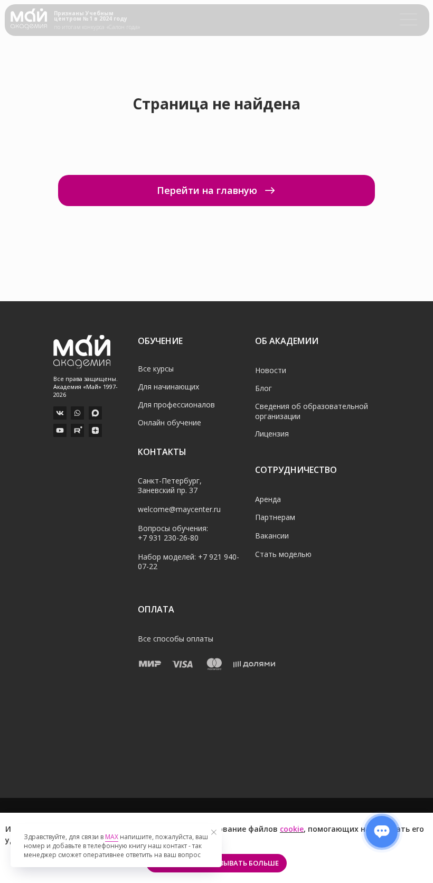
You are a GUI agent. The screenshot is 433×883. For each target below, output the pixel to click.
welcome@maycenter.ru (179, 509)
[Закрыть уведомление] (214, 832)
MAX (111, 836)
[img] (29, 19)
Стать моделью (283, 554)
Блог (263, 388)
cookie (292, 829)
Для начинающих (168, 387)
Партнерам (275, 517)
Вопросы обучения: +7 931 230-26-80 (173, 533)
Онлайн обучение (169, 422)
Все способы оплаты (175, 639)
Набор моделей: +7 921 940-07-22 (188, 561)
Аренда (268, 499)
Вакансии (272, 536)
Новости (270, 370)
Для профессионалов (176, 404)
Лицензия (272, 434)
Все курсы (156, 369)
